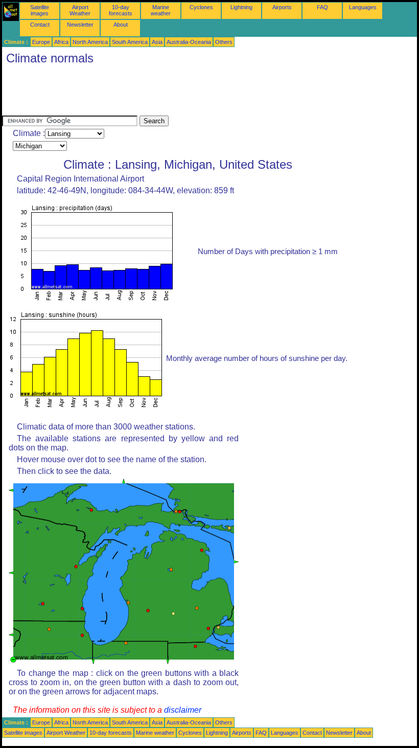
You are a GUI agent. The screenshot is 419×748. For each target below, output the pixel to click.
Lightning (241, 7)
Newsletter (80, 24)
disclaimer (182, 710)
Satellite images (39, 10)
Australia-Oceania (189, 42)
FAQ (322, 7)
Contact (40, 24)
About (120, 24)
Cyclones (201, 7)
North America (90, 42)
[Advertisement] (188, 93)
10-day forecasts (120, 10)
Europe (41, 42)
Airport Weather (79, 10)
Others (223, 42)
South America (130, 42)
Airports (282, 7)
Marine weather (161, 10)
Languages (363, 7)
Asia (157, 42)
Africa (61, 42)
